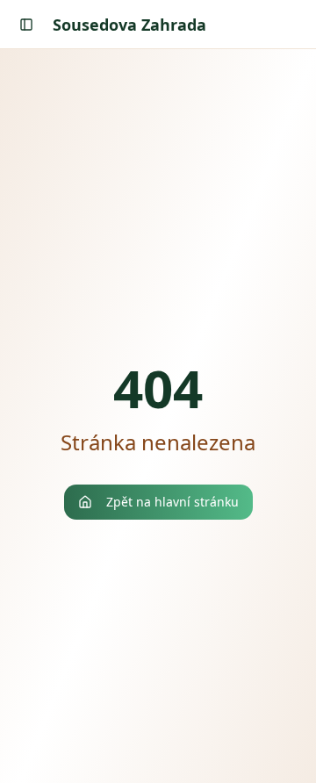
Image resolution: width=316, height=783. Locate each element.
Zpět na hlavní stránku (172, 501)
